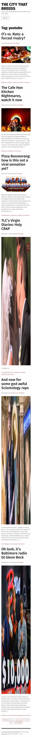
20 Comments (17, 151)
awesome (13, 215)
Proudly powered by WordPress (10, 732)
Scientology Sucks (6, 544)
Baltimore (4, 82)
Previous (5, 720)
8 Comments (26, 715)
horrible (22, 372)
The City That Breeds (14, 6)
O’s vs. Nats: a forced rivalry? (13, 36)
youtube (19, 82)
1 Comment (21, 544)
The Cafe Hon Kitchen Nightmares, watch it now (12, 93)
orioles (14, 82)
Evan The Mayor (14, 43)
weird (15, 715)
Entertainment (5, 215)
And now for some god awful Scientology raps (15, 384)
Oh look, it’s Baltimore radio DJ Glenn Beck (14, 553)
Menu (5, 18)
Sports (10, 82)
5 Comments (26, 82)
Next (20, 722)
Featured (10, 715)
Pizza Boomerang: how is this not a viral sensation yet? (15, 162)
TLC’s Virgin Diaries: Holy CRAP (11, 224)
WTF (12, 372)
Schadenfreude (6, 372)
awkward (17, 372)
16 (15, 722)
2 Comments (25, 215)
